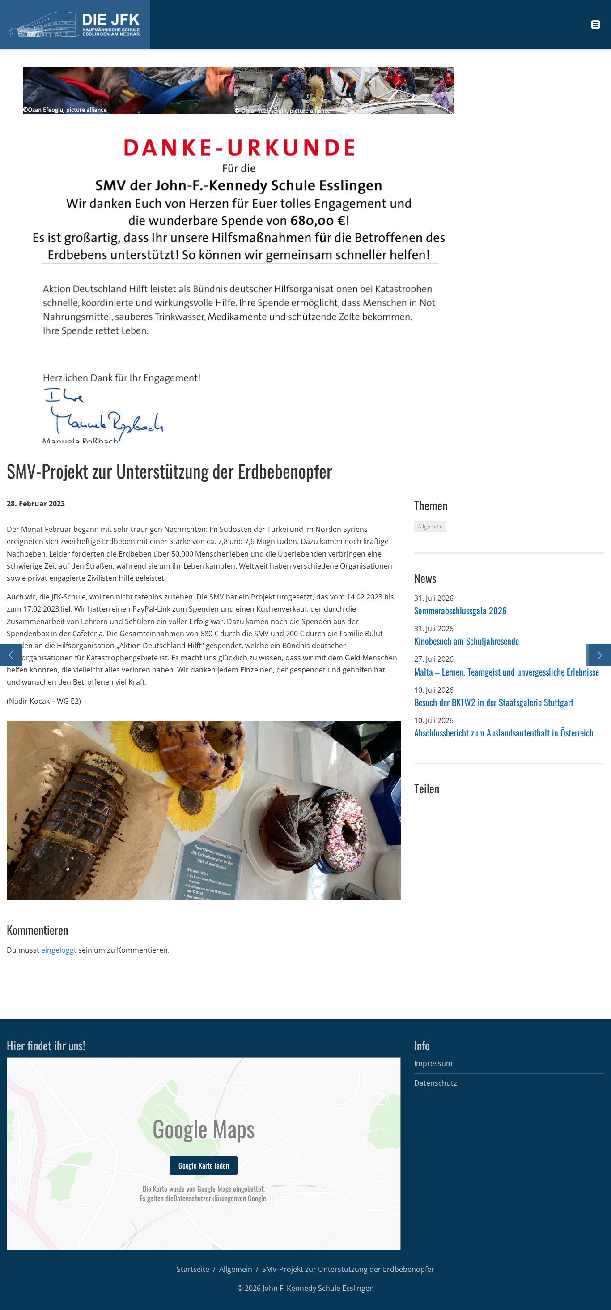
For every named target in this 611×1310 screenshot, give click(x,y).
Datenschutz (435, 1083)
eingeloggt (58, 950)
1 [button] (193, 889)
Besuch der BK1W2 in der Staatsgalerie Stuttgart (493, 702)
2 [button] (202, 889)
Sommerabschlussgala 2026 (460, 610)
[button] (25, 810)
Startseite (193, 1269)
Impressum (433, 1063)
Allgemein (235, 1269)
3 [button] (211, 889)
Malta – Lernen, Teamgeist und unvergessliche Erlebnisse (506, 671)
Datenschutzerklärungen (205, 1198)
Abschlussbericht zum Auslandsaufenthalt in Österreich (504, 732)
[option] (204, 810)
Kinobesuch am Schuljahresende (466, 640)
